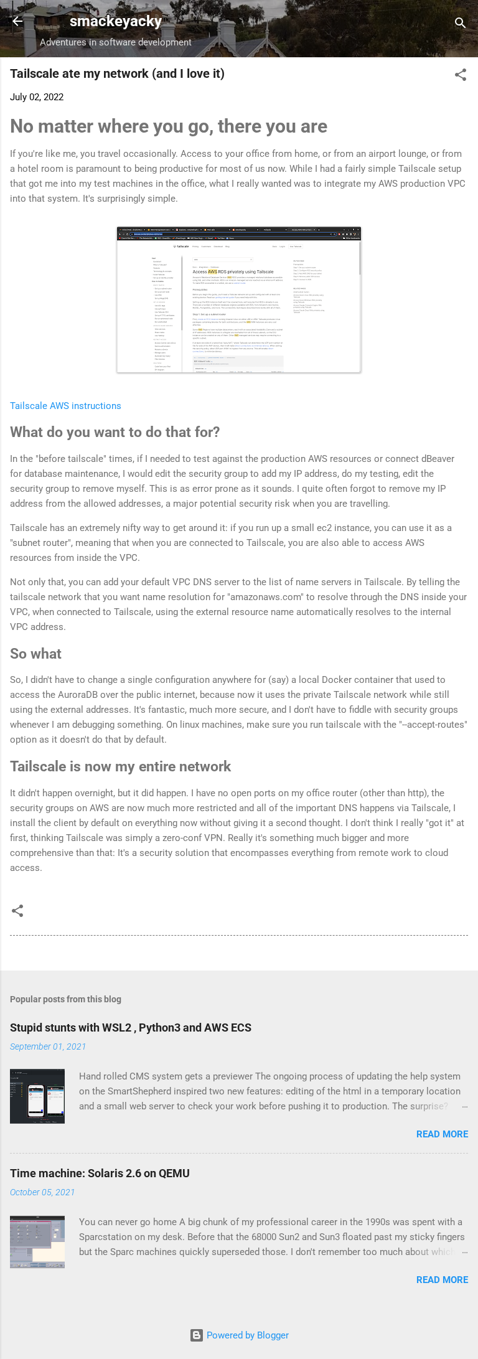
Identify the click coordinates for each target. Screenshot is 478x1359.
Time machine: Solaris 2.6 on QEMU (100, 1173)
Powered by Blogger (246, 1335)
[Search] (460, 25)
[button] (460, 77)
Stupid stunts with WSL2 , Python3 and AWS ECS (130, 1027)
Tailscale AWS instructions (65, 405)
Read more (442, 1134)
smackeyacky (116, 21)
